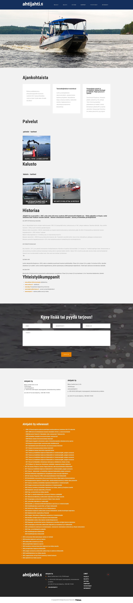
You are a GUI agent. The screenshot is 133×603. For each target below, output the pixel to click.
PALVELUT (56, 4)
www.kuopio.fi (28, 291)
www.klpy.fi (28, 287)
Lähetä (66, 354)
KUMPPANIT (83, 4)
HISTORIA (74, 4)
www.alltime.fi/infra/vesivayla (32, 282)
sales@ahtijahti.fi (52, 587)
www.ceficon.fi (29, 284)
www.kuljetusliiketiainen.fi (32, 289)
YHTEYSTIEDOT (94, 4)
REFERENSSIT (105, 4)
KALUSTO (65, 4)
